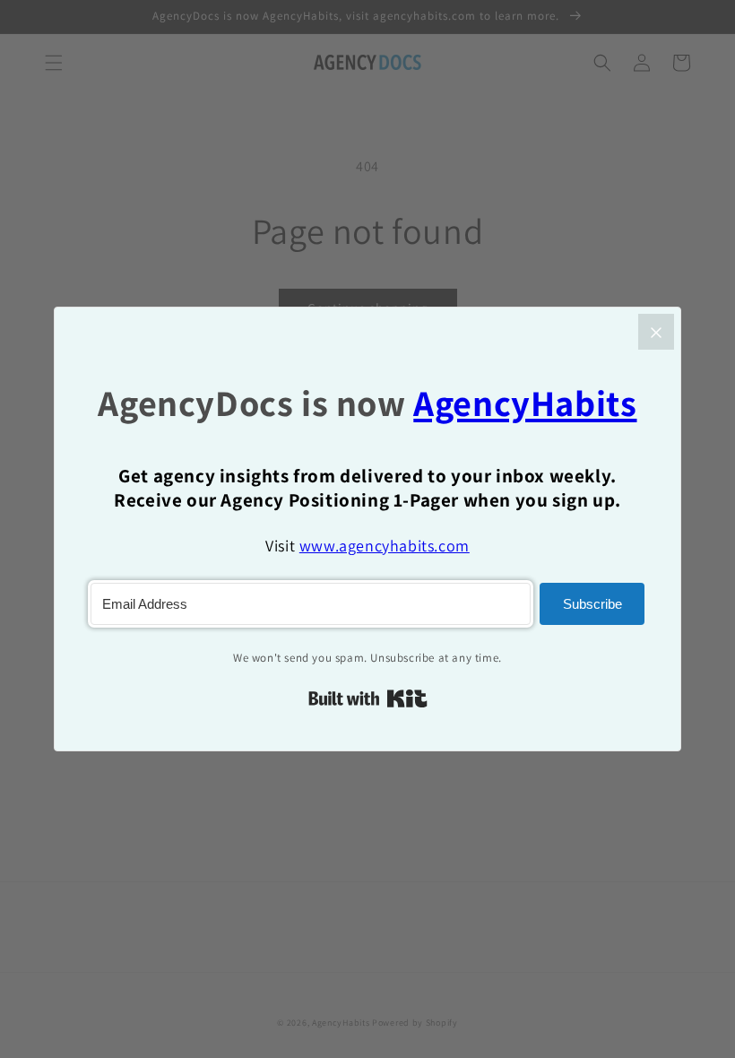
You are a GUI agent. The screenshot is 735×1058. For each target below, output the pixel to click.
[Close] (656, 332)
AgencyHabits (524, 403)
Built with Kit (368, 698)
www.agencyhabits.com (384, 545)
